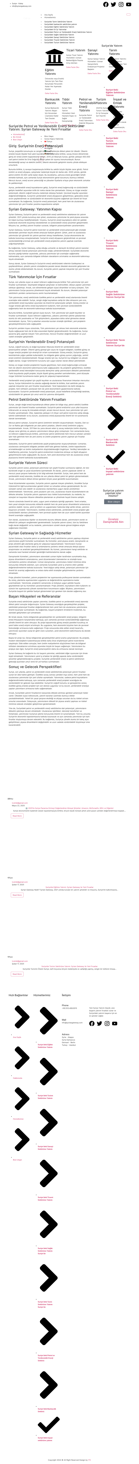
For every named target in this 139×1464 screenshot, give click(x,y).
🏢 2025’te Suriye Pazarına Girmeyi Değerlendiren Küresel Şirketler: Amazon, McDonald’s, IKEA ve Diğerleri (69, 808)
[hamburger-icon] (128, 14)
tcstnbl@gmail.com (20, 803)
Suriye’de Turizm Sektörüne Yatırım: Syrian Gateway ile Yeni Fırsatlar (69, 966)
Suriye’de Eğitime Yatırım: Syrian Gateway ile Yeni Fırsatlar (69, 887)
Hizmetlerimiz (50, 17)
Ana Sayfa (48, 15)
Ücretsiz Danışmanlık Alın (113, 520)
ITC (89, 1460)
